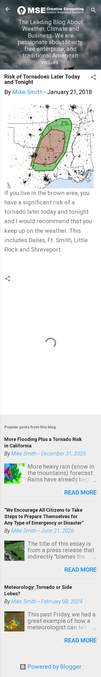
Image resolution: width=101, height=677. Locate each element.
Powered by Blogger (53, 666)
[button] (93, 78)
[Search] (93, 11)
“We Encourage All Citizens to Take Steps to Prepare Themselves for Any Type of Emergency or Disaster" (43, 516)
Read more (80, 492)
